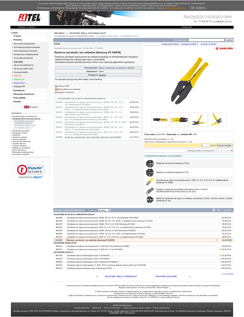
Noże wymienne (19, 150)
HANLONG (88, 48)
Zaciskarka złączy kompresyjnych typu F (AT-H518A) (88, 255)
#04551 (59, 249)
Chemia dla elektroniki (22, 141)
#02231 (59, 246)
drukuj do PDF (63, 86)
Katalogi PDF (19, 86)
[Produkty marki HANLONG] (224, 50)
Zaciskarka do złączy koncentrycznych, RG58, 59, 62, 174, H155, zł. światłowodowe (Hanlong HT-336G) (110, 221)
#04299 (59, 218)
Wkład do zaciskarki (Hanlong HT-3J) (172, 172)
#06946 (59, 262)
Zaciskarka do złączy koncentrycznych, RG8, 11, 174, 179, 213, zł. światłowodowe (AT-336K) (105, 237)
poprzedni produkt (171, 44)
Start (15, 33)
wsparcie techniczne (66, 92)
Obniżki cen (19, 79)
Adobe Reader (162, 287)
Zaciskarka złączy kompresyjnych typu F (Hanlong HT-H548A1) (92, 262)
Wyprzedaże (19, 83)
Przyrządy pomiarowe (23, 58)
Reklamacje (96, 308)
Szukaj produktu (21, 72)
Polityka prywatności (161, 308)
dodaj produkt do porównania (201, 151)
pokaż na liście (208, 44)
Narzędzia (18, 61)
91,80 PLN (226, 218)
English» (34, 107)
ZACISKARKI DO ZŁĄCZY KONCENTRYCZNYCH (74, 36)
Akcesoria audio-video (23, 69)
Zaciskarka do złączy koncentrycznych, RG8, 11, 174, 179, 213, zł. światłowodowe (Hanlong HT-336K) (109, 227)
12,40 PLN (226, 255)
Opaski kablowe (19, 144)
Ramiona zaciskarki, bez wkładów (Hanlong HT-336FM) (93, 137)
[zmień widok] (214, 211)
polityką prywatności (175, 8)
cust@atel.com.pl (222, 21)
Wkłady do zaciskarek (21, 148)
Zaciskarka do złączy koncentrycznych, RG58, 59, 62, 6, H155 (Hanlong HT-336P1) (101, 230)
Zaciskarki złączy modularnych (121, 276)
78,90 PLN (226, 224)
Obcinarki (16, 135)
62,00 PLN (226, 230)
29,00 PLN (226, 249)
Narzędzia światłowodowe (23, 152)
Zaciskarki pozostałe (166, 276)
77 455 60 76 (204, 21)
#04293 (59, 227)
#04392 (59, 240)
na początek (228, 274)
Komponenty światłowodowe (26, 54)
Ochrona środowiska (112, 308)
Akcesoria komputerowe (24, 44)
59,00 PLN (226, 259)
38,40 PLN (226, 234)
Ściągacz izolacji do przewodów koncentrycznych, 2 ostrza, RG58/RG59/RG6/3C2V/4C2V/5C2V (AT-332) (182, 190)
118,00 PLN (226, 262)
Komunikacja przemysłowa (25, 51)
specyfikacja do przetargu (69, 89)
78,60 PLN (226, 221)
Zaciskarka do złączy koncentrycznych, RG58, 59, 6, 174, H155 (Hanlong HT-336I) (101, 224)
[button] (31, 171)
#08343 (59, 259)
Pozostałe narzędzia (21, 154)
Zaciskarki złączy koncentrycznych (27, 118)
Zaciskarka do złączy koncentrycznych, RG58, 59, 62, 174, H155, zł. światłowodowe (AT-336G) (106, 234)
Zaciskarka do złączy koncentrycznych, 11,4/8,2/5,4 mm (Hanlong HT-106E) (98, 246)
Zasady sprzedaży (82, 308)
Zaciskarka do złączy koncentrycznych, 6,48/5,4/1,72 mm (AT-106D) (95, 249)
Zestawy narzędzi (20, 137)
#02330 (59, 237)
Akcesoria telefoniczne (24, 65)
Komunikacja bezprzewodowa (27, 47)
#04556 (59, 234)
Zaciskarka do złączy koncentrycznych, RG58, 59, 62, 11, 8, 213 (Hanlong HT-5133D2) (102, 218)
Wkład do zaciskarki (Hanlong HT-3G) (172, 163)
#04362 (59, 265)
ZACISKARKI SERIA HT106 (107, 36)
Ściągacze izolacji (20, 133)
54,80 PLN (226, 246)
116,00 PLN (226, 265)
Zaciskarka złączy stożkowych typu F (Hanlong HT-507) (89, 268)
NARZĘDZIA (17, 113)
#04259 (59, 221)
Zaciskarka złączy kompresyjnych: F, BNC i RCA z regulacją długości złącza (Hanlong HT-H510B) (106, 265)
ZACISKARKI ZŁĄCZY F (130, 36)
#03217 (59, 268)
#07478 (59, 255)
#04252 (59, 224)
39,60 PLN (226, 237)
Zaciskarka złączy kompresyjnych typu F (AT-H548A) (88, 259)
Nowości (17, 76)
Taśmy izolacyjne (19, 139)
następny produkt (188, 44)
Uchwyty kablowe (20, 146)
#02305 (59, 230)
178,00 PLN (226, 268)
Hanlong (102, 75)
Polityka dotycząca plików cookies (137, 308)
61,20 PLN (226, 240)
